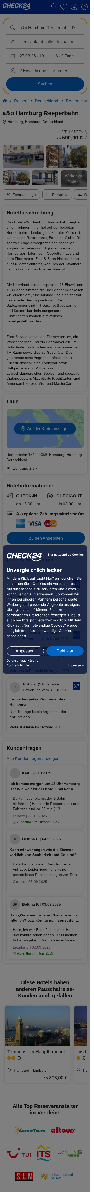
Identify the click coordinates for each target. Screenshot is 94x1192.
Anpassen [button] (25, 650)
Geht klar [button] (65, 650)
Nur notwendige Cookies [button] (66, 554)
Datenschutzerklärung (22, 660)
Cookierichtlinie (18, 665)
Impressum (76, 665)
